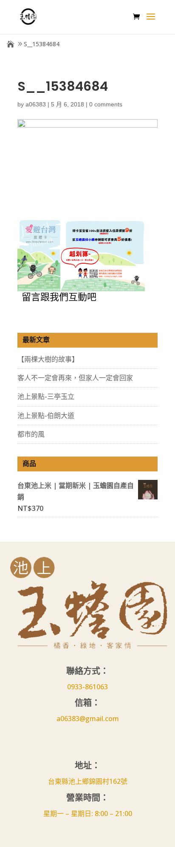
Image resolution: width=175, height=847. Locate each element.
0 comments (105, 104)
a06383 (35, 104)
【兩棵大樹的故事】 (48, 359)
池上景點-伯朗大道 (45, 415)
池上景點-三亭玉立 (45, 396)
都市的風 (31, 434)
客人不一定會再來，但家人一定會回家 (75, 377)
